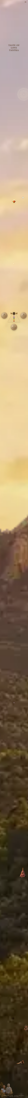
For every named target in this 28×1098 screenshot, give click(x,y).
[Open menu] (25, 2)
